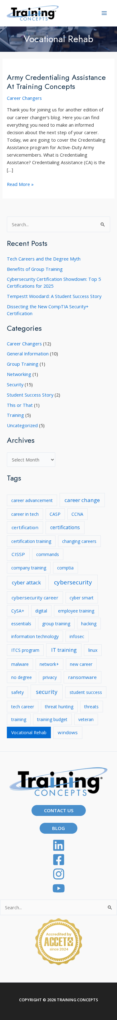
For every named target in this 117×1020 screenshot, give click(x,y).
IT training (64, 649)
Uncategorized (22, 425)
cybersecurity (73, 582)
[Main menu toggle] (104, 13)
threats (91, 707)
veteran (86, 719)
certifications (65, 527)
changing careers (79, 541)
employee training (76, 611)
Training (15, 415)
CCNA (77, 514)
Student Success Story (30, 395)
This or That (20, 405)
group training (56, 624)
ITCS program (25, 650)
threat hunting (59, 707)
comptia (65, 568)
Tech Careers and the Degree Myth (43, 259)
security (46, 691)
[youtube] (58, 888)
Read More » (20, 184)
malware (20, 664)
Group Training (22, 364)
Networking (19, 374)
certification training (31, 541)
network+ (49, 664)
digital (41, 611)
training (18, 719)
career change (82, 500)
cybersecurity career (35, 597)
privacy (50, 677)
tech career (22, 707)
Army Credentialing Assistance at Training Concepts (56, 82)
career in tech (25, 514)
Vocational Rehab (28, 732)
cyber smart (82, 598)
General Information (28, 353)
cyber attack (26, 582)
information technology (35, 636)
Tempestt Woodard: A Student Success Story (54, 296)
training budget (52, 719)
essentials (21, 624)
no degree (21, 677)
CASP (55, 514)
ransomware (82, 677)
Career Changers (24, 98)
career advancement (32, 500)
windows (68, 732)
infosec (77, 636)
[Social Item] (58, 874)
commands (47, 554)
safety (17, 692)
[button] (58, 810)
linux (92, 650)
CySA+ (17, 611)
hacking (88, 624)
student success (86, 692)
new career (81, 664)
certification (25, 527)
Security (15, 384)
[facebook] (58, 859)
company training (28, 568)
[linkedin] (58, 845)
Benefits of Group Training (35, 269)
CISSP (18, 554)
